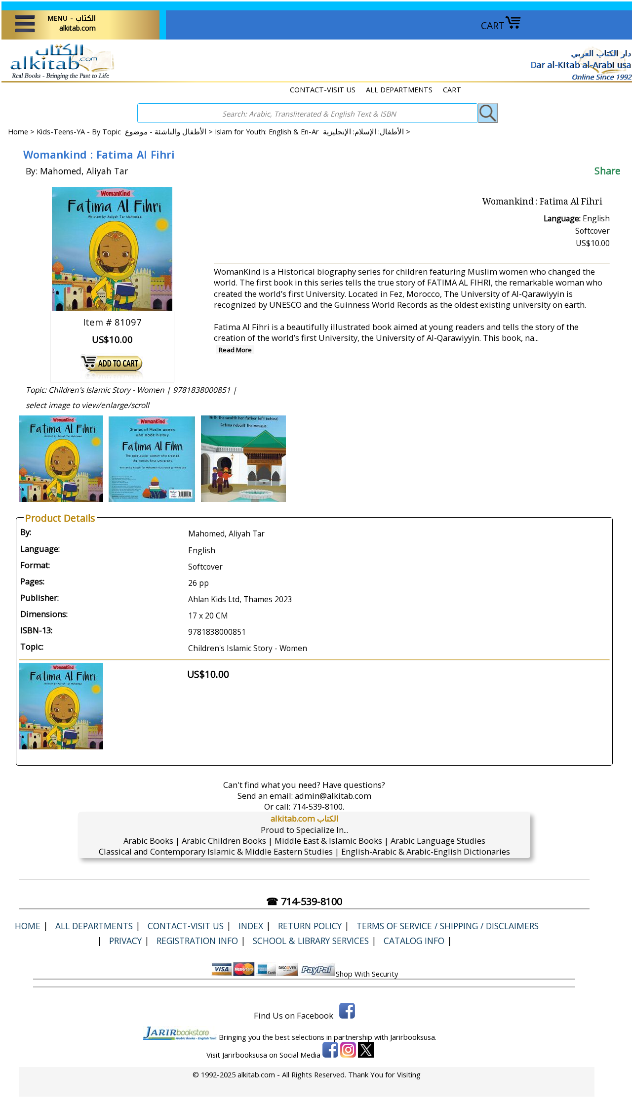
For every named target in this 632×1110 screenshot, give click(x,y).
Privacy (125, 940)
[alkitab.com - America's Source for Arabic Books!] (59, 78)
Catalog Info (414, 940)
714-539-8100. (318, 806)
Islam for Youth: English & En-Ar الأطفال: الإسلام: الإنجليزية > (312, 131)
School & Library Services (311, 940)
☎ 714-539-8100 (304, 901)
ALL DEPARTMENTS (399, 89)
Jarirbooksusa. (413, 1037)
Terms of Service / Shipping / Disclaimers (447, 926)
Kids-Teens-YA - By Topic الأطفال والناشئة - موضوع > (126, 131)
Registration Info (197, 940)
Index (250, 926)
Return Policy (310, 926)
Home (18, 131)
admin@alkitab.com (333, 795)
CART (493, 25)
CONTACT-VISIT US (323, 89)
